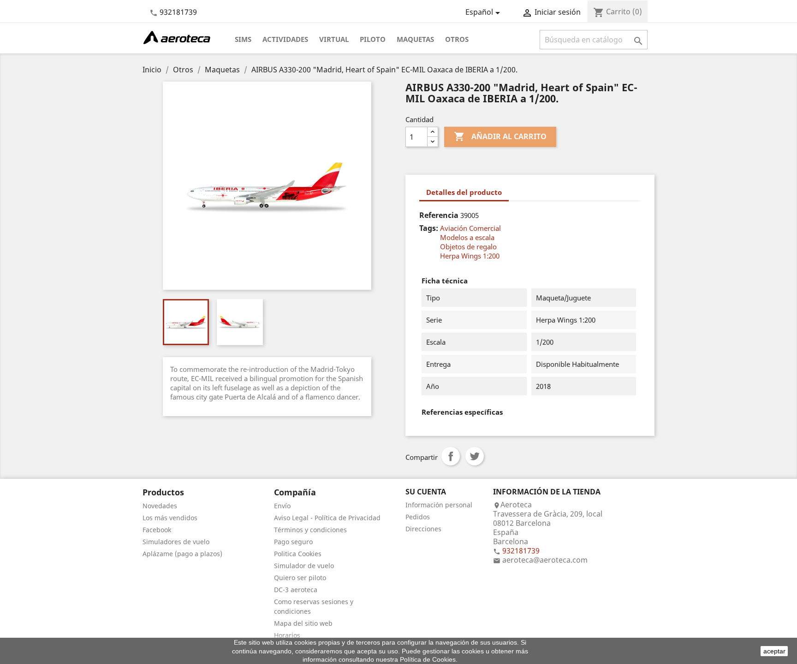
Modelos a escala (467, 237)
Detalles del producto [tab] (464, 192)
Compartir (450, 456)
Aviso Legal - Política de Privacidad (327, 517)
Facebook (157, 529)
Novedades (160, 505)
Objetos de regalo (468, 246)
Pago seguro (293, 541)
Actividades (285, 39)
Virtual (334, 39)
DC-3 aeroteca (295, 589)
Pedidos (417, 516)
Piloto (373, 39)
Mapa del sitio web (303, 623)
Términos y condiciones (310, 529)
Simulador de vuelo (304, 565)
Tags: (428, 228)
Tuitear (474, 456)
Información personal (438, 504)
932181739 (178, 12)
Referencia (438, 215)
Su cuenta (425, 492)
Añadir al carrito (500, 136)
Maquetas (415, 39)
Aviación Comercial (470, 228)
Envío (282, 505)
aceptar (774, 651)
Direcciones (423, 528)
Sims (243, 39)
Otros (457, 39)
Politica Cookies (297, 553)
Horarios (287, 635)
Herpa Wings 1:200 (470, 255)
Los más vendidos (170, 517)
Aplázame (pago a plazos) (182, 553)
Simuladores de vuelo (176, 541)
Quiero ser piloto (300, 577)
